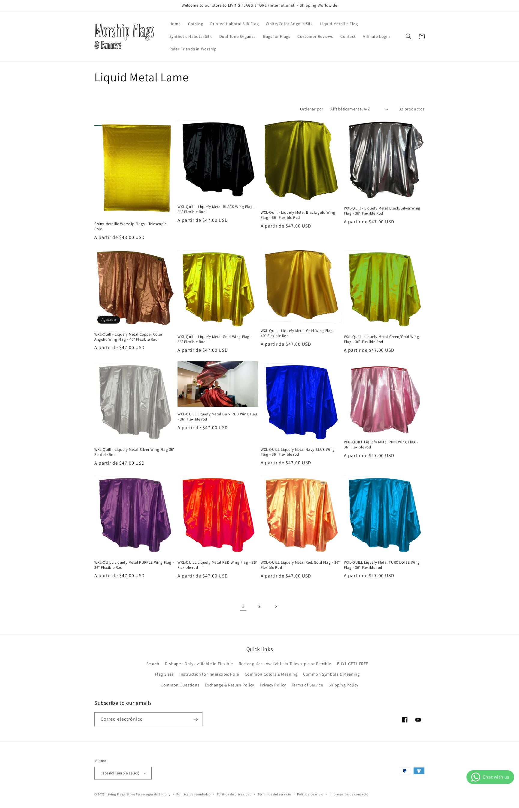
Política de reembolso (193, 794)
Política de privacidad (234, 794)
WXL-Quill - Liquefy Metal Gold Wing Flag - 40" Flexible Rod (298, 333)
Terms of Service (307, 685)
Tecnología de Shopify (153, 794)
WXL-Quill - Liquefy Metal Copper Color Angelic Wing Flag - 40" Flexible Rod (128, 337)
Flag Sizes (164, 674)
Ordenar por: (312, 109)
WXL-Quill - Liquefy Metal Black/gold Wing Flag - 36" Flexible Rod (298, 215)
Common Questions (180, 685)
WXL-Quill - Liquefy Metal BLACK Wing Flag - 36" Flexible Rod (216, 209)
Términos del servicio (274, 794)
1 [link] (243, 606)
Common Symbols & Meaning (331, 674)
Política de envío (310, 794)
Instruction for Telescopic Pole (209, 674)
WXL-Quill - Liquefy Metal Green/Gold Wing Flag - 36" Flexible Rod (381, 339)
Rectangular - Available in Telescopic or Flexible (285, 663)
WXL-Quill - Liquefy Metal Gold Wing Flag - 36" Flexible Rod (215, 339)
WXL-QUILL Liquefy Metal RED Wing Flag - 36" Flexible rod (217, 565)
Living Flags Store (121, 794)
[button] (408, 36)
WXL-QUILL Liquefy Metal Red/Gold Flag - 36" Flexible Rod (300, 565)
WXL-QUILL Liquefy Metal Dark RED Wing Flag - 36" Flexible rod (217, 417)
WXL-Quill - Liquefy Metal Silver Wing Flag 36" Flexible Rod (134, 452)
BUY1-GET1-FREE (352, 663)
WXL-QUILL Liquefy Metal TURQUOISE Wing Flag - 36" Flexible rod (382, 565)
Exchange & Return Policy (229, 685)
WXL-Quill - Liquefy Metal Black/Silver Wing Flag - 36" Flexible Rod (382, 211)
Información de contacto (349, 794)
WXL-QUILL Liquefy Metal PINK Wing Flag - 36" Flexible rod (381, 445)
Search (152, 663)
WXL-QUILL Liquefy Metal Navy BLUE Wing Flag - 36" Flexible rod (298, 452)
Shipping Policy (343, 685)
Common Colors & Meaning (271, 674)
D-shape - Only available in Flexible (199, 663)
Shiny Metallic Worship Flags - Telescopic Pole (130, 226)
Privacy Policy (273, 685)
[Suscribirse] (195, 719)
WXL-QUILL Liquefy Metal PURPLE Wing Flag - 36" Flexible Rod (134, 565)
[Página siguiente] (275, 606)
